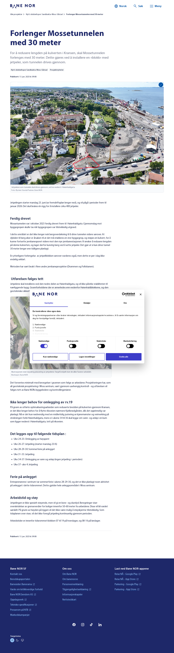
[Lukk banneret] (141, 294)
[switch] (72, 346)
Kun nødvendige (50, 357)
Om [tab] (125, 303)
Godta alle (123, 357)
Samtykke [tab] (48, 303)
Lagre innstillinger (87, 357)
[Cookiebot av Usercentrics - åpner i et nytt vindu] (124, 294)
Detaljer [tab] (87, 303)
